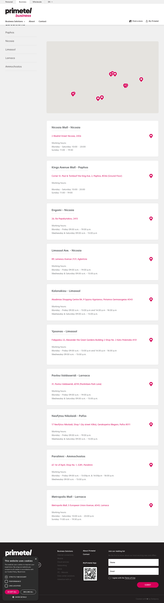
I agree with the (123, 578)
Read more (21, 572)
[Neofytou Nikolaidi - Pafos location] (151, 424)
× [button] (36, 559)
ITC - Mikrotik (62, 572)
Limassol (10, 49)
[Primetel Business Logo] (18, 12)
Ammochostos (13, 66)
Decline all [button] (28, 592)
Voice (59, 569)
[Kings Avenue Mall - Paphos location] (151, 175)
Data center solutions (66, 576)
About (32, 21)
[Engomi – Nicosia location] (151, 218)
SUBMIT (148, 585)
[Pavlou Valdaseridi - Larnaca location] (151, 384)
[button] (111, 74)
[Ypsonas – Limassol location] (151, 339)
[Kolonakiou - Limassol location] (151, 299)
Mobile (60, 558)
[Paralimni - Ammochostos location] (151, 464)
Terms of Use (130, 578)
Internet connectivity (65, 555)
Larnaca (10, 58)
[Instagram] (38, 564)
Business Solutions (14, 21)
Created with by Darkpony (147, 599)
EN (49, 2)
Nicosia (9, 41)
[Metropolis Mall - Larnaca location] (151, 505)
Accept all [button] (12, 592)
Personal (9, 2)
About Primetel (89, 551)
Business (22, 2)
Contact (42, 21)
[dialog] (20, 578)
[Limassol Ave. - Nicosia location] (151, 259)
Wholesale (37, 2)
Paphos (9, 32)
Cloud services (63, 562)
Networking (62, 565)
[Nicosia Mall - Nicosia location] (151, 135)
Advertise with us (64, 579)
